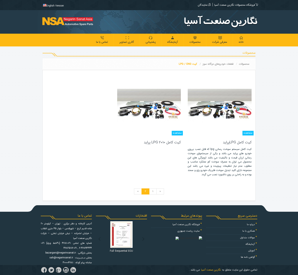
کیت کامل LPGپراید (237, 142)
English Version (55, 6)
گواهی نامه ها (248, 257)
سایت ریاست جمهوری (188, 231)
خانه (241, 42)
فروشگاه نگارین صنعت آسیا (186, 224)
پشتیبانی (151, 42)
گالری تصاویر (126, 42)
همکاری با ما (248, 231)
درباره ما (251, 224)
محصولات (194, 42)
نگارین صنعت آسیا (211, 270)
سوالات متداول (247, 238)
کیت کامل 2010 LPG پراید (162, 142)
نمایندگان (203, 5)
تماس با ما (102, 42)
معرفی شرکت (219, 42)
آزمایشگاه (172, 42)
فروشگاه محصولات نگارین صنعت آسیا (234, 5)
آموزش (251, 250)
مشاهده (248, 133)
